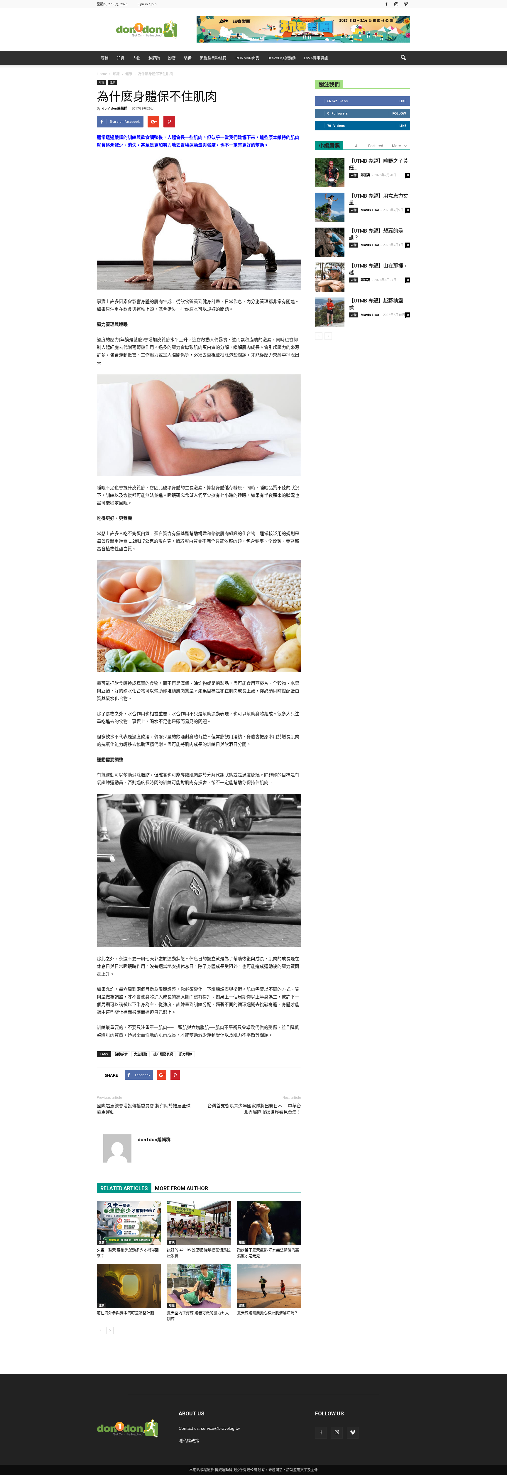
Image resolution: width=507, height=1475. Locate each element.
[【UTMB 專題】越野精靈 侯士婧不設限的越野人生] (329, 312)
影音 (172, 57)
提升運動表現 (163, 1054)
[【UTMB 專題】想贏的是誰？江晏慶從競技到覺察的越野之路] (329, 242)
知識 (120, 57)
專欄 (105, 57)
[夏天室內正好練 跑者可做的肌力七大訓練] (199, 1286)
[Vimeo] (405, 4)
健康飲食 (121, 1054)
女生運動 (140, 1054)
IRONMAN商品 (247, 57)
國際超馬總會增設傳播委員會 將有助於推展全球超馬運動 (143, 1109)
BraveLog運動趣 (282, 57)
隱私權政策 (189, 1440)
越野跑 (154, 57)
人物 (136, 57)
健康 (112, 82)
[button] (403, 58)
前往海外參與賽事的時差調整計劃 (125, 1313)
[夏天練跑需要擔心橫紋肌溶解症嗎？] (269, 1286)
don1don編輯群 (114, 108)
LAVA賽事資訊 (316, 57)
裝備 (188, 57)
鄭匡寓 (365, 175)
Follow (399, 113)
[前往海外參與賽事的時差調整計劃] (129, 1286)
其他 (172, 1242)
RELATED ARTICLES (124, 1188)
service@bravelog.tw (220, 1428)
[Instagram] (396, 4)
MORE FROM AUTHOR (181, 1188)
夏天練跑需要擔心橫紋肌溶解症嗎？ (267, 1313)
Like (402, 101)
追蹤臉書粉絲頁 (213, 57)
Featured (375, 146)
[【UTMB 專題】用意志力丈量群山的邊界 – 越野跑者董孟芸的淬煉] (329, 207)
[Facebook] (386, 4)
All (357, 146)
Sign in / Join (147, 4)
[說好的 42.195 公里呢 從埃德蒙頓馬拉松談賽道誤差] (199, 1223)
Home (102, 73)
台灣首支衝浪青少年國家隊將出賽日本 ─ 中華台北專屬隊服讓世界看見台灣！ (254, 1109)
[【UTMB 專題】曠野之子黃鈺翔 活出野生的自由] (329, 172)
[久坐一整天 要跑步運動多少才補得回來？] (129, 1223)
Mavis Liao (370, 210)
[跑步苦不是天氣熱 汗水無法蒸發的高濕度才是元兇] (269, 1223)
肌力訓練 (185, 1054)
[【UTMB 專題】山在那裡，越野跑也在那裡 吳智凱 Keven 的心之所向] (329, 277)
